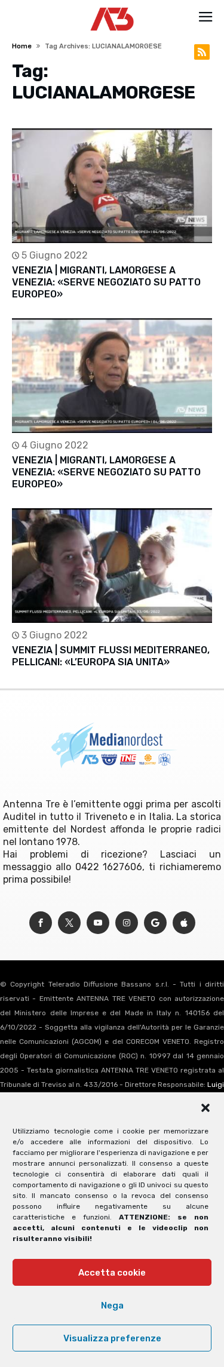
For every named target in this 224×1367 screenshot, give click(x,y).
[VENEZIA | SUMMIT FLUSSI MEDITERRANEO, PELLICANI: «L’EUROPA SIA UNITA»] (111, 565)
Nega (112, 1305)
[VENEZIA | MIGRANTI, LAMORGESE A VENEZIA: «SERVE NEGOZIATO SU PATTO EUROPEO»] (111, 185)
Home (22, 46)
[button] (205, 1108)
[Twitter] (69, 923)
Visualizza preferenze (112, 1338)
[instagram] (126, 923)
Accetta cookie (112, 1272)
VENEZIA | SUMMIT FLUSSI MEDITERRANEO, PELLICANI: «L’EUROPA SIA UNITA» (111, 656)
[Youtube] (98, 923)
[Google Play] (155, 923)
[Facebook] (40, 923)
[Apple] (184, 923)
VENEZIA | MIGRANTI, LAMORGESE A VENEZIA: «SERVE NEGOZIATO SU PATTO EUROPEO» (106, 282)
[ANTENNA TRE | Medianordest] (112, 7)
